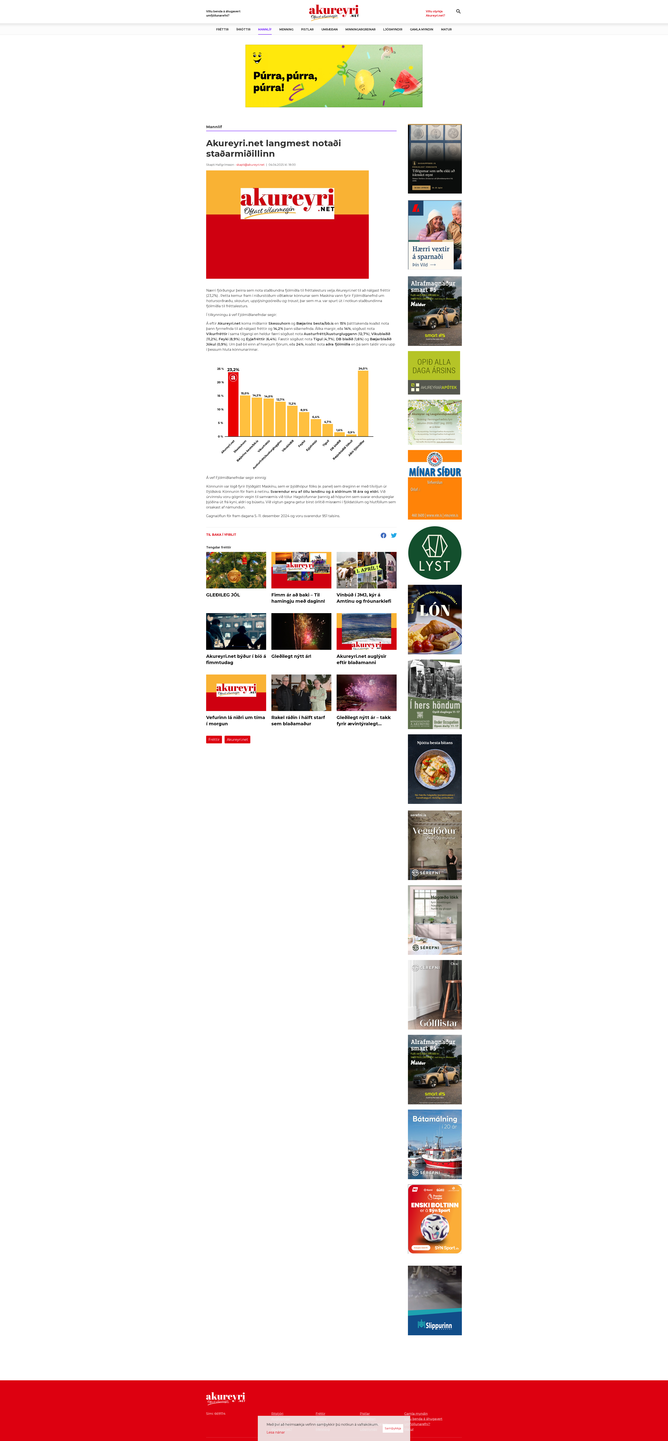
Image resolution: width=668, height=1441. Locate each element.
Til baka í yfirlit (221, 535)
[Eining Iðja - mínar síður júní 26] (435, 485)
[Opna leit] (458, 11)
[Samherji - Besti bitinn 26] (435, 769)
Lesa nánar (276, 1432)
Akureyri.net (237, 739)
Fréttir (214, 739)
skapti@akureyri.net (250, 164)
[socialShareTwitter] (394, 536)
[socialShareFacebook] (383, 536)
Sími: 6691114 (215, 1414)
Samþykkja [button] (393, 1428)
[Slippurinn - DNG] (435, 1301)
